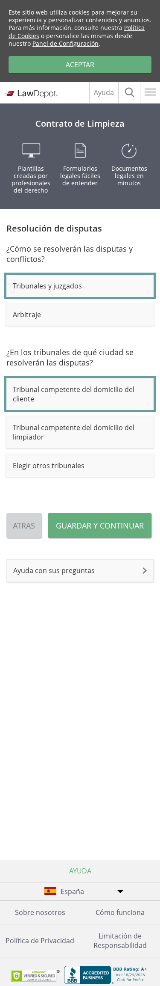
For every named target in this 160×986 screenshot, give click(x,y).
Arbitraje (27, 314)
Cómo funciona (120, 912)
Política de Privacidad (40, 940)
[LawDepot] (31, 93)
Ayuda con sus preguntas (54, 570)
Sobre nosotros (40, 912)
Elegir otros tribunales (48, 465)
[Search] (129, 92)
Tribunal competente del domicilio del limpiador (73, 432)
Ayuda (104, 92)
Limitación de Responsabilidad (120, 940)
